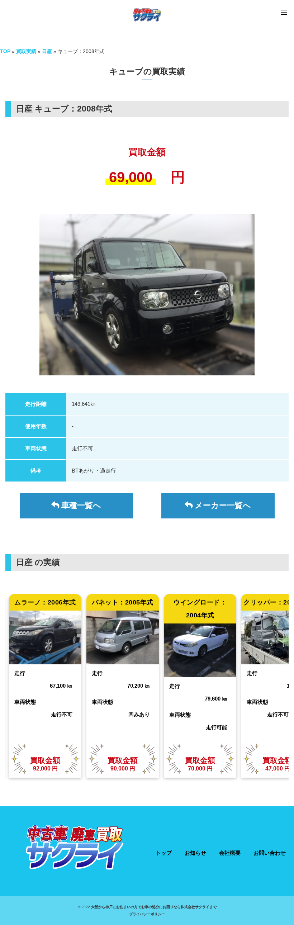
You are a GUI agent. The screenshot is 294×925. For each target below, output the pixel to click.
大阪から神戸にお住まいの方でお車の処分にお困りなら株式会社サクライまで (154, 907)
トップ (164, 853)
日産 (47, 51)
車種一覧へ (80, 505)
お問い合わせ (269, 853)
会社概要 (230, 853)
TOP (5, 51)
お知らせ (195, 853)
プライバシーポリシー (147, 914)
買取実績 (26, 51)
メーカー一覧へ (222, 505)
